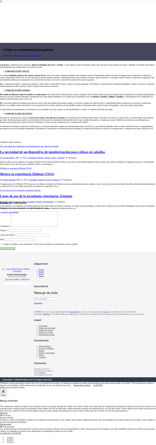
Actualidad (32, 158)
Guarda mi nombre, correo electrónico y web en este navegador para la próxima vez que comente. (40, 244)
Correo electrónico (8, 235)
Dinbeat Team (8, 202)
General (47, 158)
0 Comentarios (35, 56)
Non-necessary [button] (5, 424)
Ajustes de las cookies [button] (81, 385)
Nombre (4, 230)
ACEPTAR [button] (97, 385)
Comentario (5, 226)
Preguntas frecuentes (47, 335)
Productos (56, 180)
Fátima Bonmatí (9, 180)
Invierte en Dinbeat (46, 348)
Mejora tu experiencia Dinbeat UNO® (27, 174)
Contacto (42, 357)
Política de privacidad (47, 328)
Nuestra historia (45, 346)
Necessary (7, 415)
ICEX (106, 312)
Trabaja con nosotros (47, 353)
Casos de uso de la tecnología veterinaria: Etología (36, 196)
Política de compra (46, 330)
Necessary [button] (4, 413)
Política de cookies (46, 332)
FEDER (46, 314)
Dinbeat (40, 158)
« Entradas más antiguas (9, 212)
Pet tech (48, 180)
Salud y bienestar (22, 56)
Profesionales (48, 202)
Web (2, 239)
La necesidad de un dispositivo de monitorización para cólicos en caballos (53, 152)
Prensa (41, 355)
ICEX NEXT (74, 312)
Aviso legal (43, 326)
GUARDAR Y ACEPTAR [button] (10, 433)
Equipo (41, 351)
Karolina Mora (8, 158)
